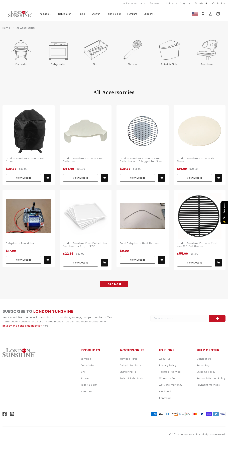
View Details (23, 177)
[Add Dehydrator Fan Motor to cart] (47, 260)
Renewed (155, 3)
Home (6, 28)
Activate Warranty (134, 3)
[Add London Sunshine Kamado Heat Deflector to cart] (104, 178)
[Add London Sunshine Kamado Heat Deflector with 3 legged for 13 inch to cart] (161, 178)
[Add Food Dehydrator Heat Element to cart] (161, 260)
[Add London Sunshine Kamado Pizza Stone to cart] (218, 178)
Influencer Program (178, 3)
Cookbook (201, 3)
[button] (203, 14)
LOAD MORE (114, 284)
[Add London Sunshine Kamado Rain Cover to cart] (47, 178)
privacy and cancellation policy (23, 325)
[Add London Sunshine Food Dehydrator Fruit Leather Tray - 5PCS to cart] (104, 262)
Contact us (218, 3)
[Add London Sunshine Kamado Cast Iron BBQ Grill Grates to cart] (218, 262)
